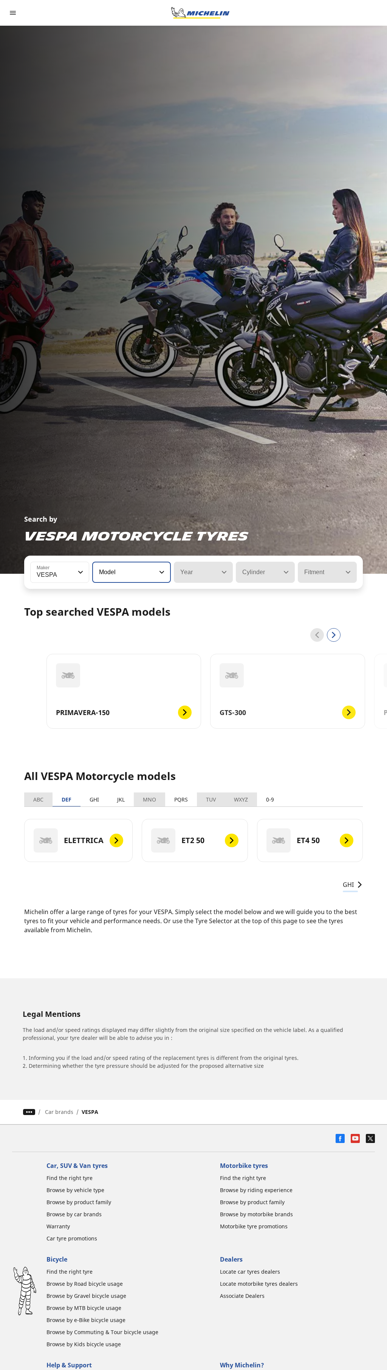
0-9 (270, 799)
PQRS (181, 799)
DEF (66, 799)
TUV (211, 799)
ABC (38, 799)
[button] (80, 572)
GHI (94, 799)
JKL (121, 799)
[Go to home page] (200, 13)
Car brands (59, 1111)
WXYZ (241, 799)
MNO (149, 799)
